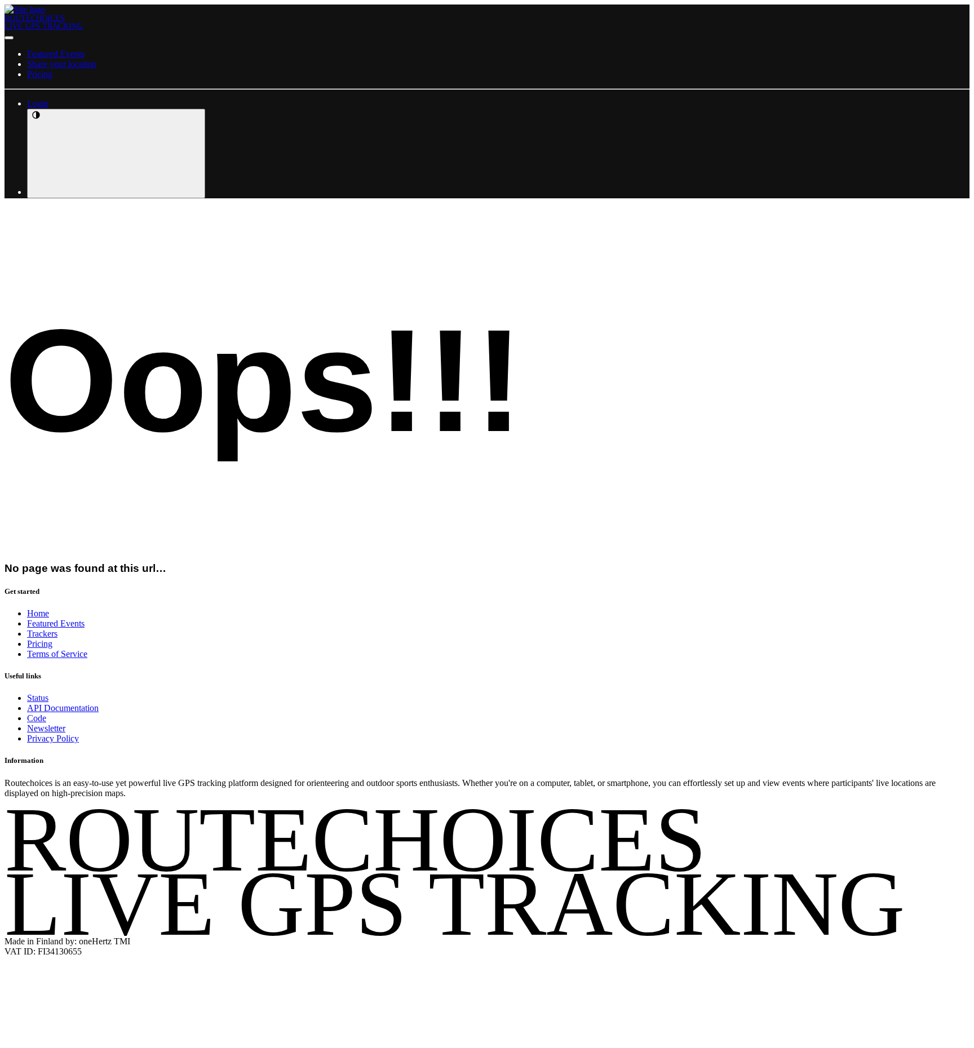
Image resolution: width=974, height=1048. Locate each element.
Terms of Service (57, 654)
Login (37, 103)
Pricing (39, 74)
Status (37, 698)
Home (38, 613)
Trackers (42, 633)
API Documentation (63, 708)
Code (36, 718)
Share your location (61, 64)
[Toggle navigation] (9, 37)
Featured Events (56, 54)
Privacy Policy (53, 738)
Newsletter (46, 728)
